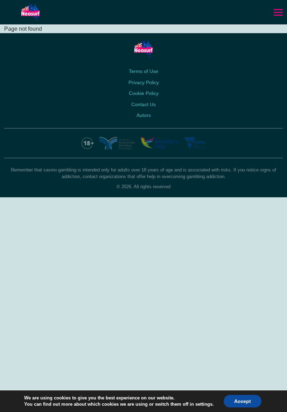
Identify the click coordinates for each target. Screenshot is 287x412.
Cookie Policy (144, 93)
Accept (242, 401)
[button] (278, 12)
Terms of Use (143, 71)
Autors (143, 115)
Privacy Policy (143, 82)
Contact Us (143, 104)
